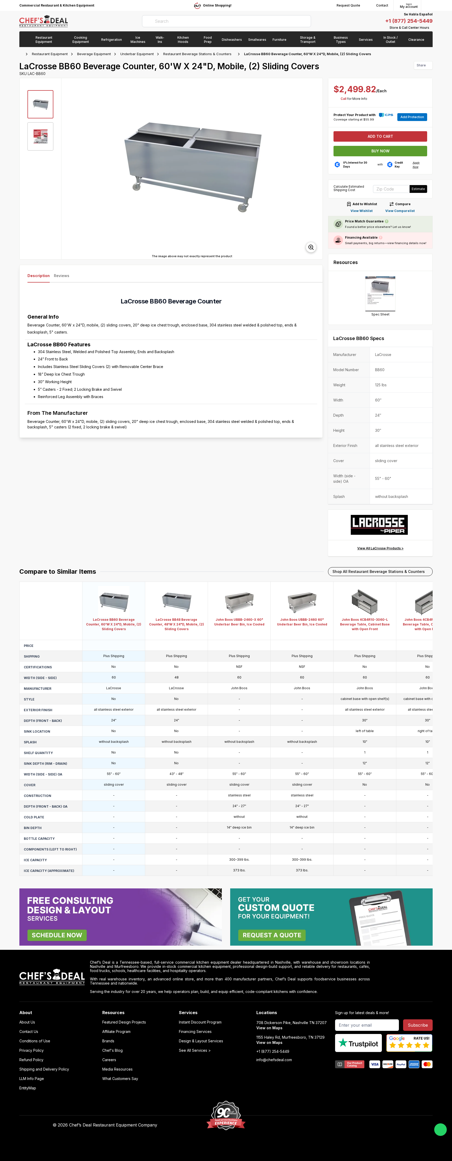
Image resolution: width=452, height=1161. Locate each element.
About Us (27, 1022)
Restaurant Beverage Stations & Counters (197, 54)
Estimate (418, 189)
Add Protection (412, 117)
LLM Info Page (31, 1079)
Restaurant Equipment (50, 54)
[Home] (22, 54)
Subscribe (418, 1025)
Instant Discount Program (200, 1022)
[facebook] (297, 1125)
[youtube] (307, 1125)
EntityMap (27, 1088)
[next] (316, 168)
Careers (109, 1060)
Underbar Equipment (137, 54)
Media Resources (117, 1069)
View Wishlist (361, 211)
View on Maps (269, 1028)
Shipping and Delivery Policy (44, 1069)
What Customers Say (120, 1079)
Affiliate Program (116, 1032)
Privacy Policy (31, 1050)
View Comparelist (400, 211)
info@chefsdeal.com (274, 1060)
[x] (317, 1125)
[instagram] (338, 1125)
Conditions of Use (34, 1041)
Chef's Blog (112, 1050)
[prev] (67, 168)
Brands (108, 1041)
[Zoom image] (311, 247)
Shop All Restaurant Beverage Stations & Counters (378, 571)
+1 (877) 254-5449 (409, 21)
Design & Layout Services (201, 1041)
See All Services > (195, 1050)
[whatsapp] (440, 1129)
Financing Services (195, 1032)
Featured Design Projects (124, 1022)
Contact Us (28, 1032)
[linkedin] (327, 1125)
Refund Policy (31, 1060)
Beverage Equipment (94, 54)
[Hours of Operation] (431, 27)
